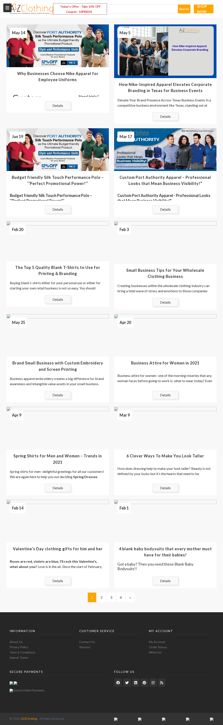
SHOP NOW (202, 9)
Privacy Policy (19, 647)
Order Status (158, 647)
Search (184, 9)
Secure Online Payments (29, 690)
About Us (16, 642)
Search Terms (19, 657)
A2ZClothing (29, 718)
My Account (157, 642)
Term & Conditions (22, 652)
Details (57, 105)
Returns (84, 647)
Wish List (155, 652)
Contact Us (87, 642)
